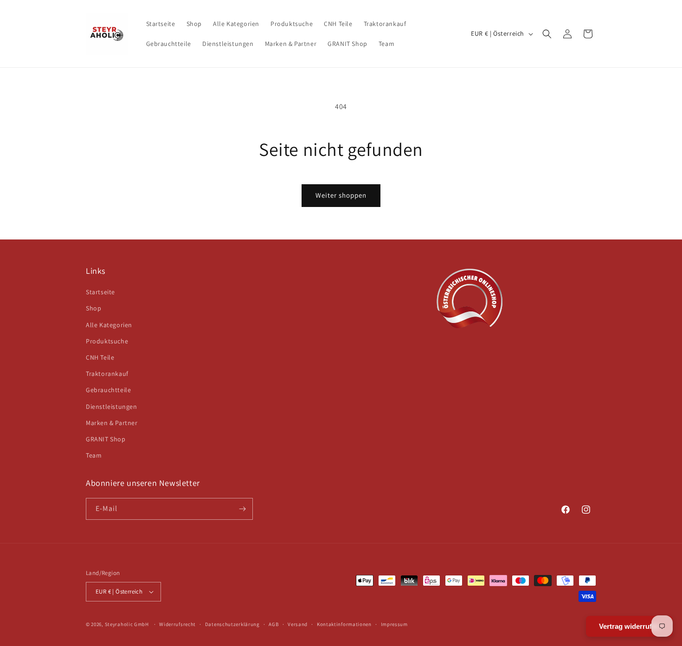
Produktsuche (107, 341)
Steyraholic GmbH (127, 624)
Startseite (100, 292)
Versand (298, 624)
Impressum (394, 624)
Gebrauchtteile (108, 390)
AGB (273, 624)
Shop (93, 308)
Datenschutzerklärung (232, 624)
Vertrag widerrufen (629, 626)
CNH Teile (100, 357)
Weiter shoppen (341, 195)
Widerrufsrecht (177, 624)
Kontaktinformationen (344, 624)
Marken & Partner (112, 423)
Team (94, 455)
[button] (547, 34)
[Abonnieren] (242, 509)
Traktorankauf (107, 373)
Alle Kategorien (109, 325)
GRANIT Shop (106, 439)
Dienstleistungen (111, 406)
